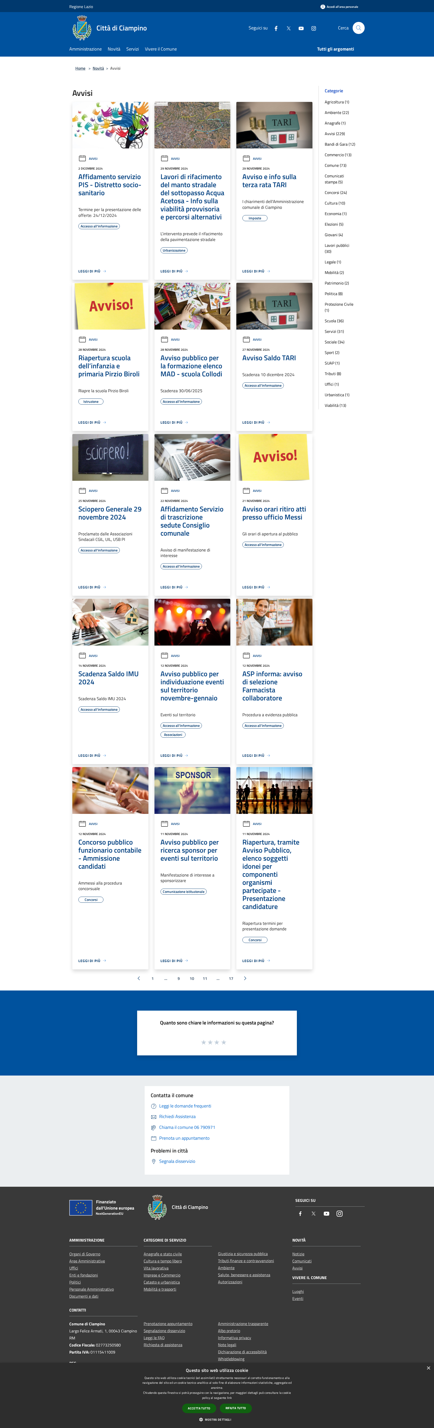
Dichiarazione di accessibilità (242, 1352)
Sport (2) (332, 352)
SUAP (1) (332, 363)
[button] (217, 1419)
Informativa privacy (234, 1338)
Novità (98, 68)
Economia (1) (336, 214)
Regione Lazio (81, 7)
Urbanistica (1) (337, 395)
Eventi (297, 1298)
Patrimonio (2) (337, 283)
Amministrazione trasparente (243, 1324)
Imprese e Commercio (162, 1275)
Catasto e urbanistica (162, 1282)
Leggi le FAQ (154, 1338)
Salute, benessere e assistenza (244, 1275)
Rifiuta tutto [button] (236, 1408)
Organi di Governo (84, 1254)
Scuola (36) (334, 321)
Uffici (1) (332, 384)
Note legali (227, 1345)
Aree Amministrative (87, 1261)
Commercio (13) (338, 155)
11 (205, 978)
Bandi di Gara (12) (340, 144)
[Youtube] (299, 27)
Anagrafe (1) (335, 123)
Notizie (298, 1254)
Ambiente (226, 1268)
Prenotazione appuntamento (168, 1324)
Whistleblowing (231, 1359)
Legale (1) (333, 262)
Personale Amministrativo (91, 1289)
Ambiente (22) (337, 112)
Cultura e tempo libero (163, 1261)
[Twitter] (287, 27)
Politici (75, 1282)
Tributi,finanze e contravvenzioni (246, 1261)
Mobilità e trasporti (160, 1289)
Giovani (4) (334, 235)
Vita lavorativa (156, 1268)
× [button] (428, 1368)
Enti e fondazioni (83, 1275)
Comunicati (302, 1261)
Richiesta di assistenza (163, 1345)
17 (231, 978)
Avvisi (93, 158)
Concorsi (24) (336, 192)
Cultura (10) (335, 203)
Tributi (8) (333, 374)
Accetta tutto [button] (199, 1408)
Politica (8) (334, 294)
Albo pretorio (229, 1331)
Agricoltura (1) (337, 102)
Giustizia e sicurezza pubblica (243, 1254)
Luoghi (298, 1291)
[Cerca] (359, 28)
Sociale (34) (334, 342)
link (229, 1397)
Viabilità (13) (335, 405)
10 (192, 978)
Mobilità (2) (334, 272)
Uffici (73, 1268)
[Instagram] (312, 27)
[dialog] (217, 1395)
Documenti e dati (83, 1296)
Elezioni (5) (334, 224)
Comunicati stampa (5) (334, 179)
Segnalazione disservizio (164, 1331)
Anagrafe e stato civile (163, 1254)
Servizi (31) (334, 331)
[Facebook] (274, 27)
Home (80, 68)
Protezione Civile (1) (339, 307)
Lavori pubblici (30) (337, 248)
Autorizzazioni (230, 1282)
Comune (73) (335, 165)
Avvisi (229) (335, 134)
